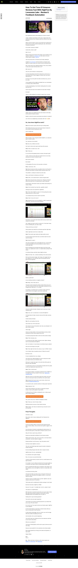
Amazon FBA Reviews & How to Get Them (34, 396)
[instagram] (51, 2)
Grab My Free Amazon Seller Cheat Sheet (68, 1)
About (31, 1)
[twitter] (49, 2)
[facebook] (47, 2)
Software (16, 1)
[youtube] (55, 2)
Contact (39, 1)
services (26, 1)
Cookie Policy (50, 560)
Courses (21, 1)
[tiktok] (57, 2)
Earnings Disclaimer (43, 560)
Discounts (11, 1)
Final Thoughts (59, 9)
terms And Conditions (35, 560)
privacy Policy (28, 560)
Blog (35, 1)
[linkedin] (53, 2)
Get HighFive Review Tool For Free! (33, 134)
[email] (1, 18)
